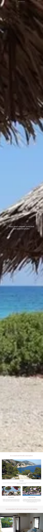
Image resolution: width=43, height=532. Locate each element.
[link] (21, 1)
